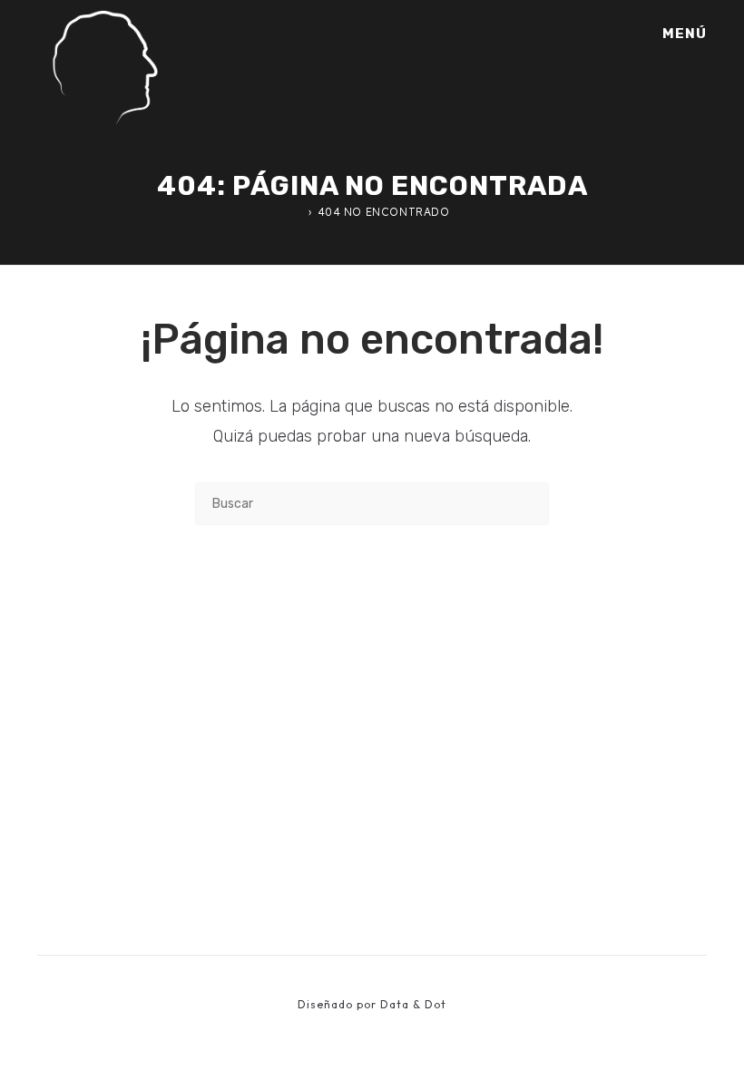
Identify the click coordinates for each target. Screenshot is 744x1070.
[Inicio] (298, 212)
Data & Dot (413, 1004)
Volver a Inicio (372, 599)
